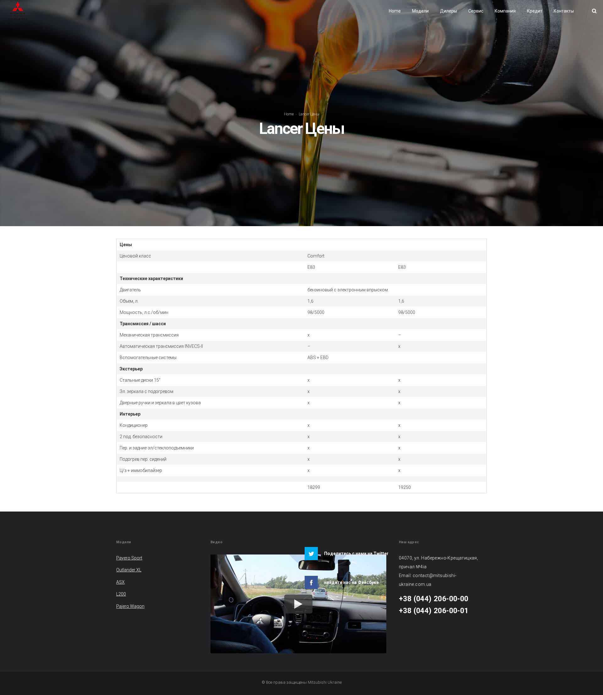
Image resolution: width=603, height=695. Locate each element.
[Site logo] (17, 11)
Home (289, 114)
